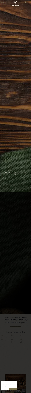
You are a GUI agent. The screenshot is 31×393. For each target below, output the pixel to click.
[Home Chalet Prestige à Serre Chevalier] (15, 4)
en (29, 2)
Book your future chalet (15, 326)
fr (27, 2)
